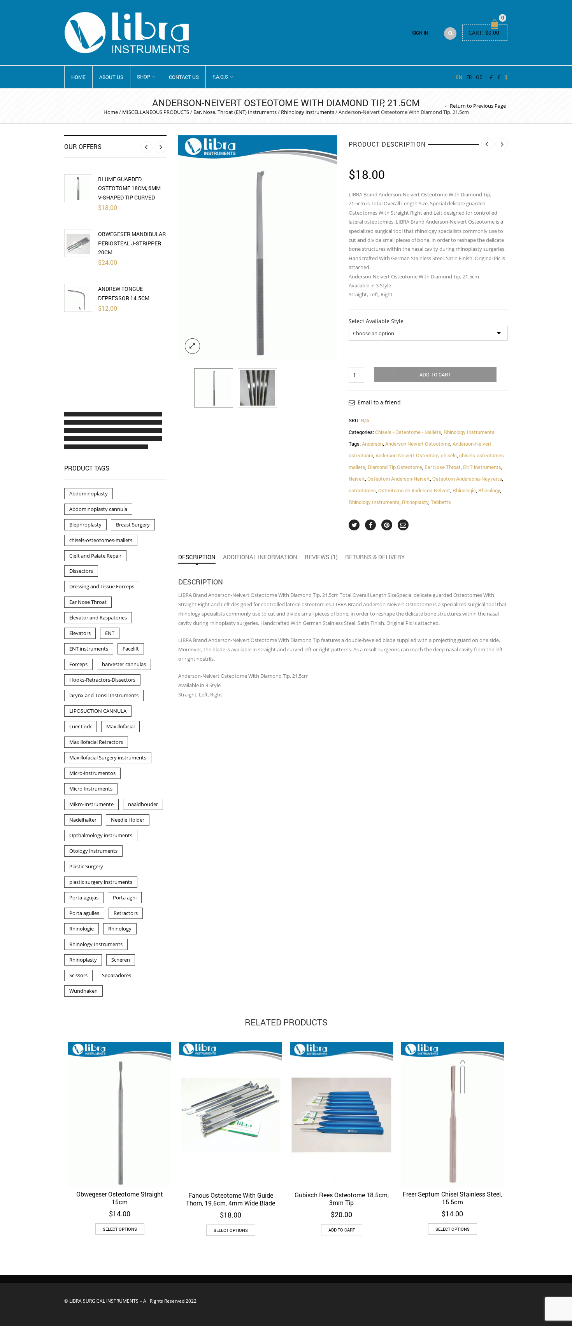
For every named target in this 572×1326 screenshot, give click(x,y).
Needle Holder (127, 819)
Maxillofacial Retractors (96, 741)
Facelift (131, 648)
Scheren (120, 959)
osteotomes (362, 490)
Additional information (260, 557)
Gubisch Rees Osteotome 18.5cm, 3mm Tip (342, 1199)
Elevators (80, 633)
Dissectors (81, 570)
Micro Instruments (90, 788)
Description (197, 557)
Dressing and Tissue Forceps (101, 586)
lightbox (192, 346)
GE (479, 77)
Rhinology (489, 490)
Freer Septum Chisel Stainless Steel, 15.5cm (452, 1198)
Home (78, 77)
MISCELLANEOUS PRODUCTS (155, 111)
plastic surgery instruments (100, 881)
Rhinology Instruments (307, 111)
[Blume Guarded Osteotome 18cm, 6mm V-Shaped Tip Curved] (78, 188)
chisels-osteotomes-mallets (100, 540)
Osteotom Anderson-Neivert (398, 478)
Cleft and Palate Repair (95, 555)
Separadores (116, 975)
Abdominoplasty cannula (98, 509)
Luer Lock (80, 726)
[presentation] (184, 247)
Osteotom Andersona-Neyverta (467, 478)
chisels (449, 455)
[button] (71, 414)
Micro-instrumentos (92, 773)
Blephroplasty (85, 524)
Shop (143, 76)
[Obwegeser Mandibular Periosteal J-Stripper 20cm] (78, 243)
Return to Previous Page (478, 105)
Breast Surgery (133, 524)
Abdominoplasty (88, 493)
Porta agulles (84, 913)
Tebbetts (441, 502)
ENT (109, 633)
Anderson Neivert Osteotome (417, 443)
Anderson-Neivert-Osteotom (407, 455)
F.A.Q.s (220, 76)
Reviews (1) (321, 557)
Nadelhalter (83, 819)
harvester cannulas (124, 664)
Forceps (78, 664)
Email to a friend (379, 402)
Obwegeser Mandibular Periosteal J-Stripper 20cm (132, 243)
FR (469, 77)
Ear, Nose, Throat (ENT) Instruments (235, 111)
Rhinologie (464, 490)
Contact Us (184, 77)
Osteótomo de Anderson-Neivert (414, 490)
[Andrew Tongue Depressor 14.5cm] (78, 298)
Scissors (78, 975)
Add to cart (435, 374)
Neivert (357, 478)
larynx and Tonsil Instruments (104, 695)
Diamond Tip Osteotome (395, 467)
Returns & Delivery (375, 557)
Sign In (420, 33)
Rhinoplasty (415, 502)
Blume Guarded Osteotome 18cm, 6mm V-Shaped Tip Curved (129, 188)
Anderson (372, 443)
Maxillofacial (120, 726)
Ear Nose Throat (443, 467)
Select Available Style (376, 321)
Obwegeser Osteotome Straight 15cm (119, 1198)
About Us (111, 77)
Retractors (126, 913)
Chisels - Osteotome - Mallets (408, 432)
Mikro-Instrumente (91, 804)
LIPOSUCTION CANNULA (97, 710)
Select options (120, 1229)
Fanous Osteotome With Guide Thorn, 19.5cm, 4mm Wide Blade (230, 1199)
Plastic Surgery (86, 866)
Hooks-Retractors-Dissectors (102, 679)
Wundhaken (83, 990)
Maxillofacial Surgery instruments (107, 757)
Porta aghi (125, 897)
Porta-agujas (83, 897)
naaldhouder (143, 804)
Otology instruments (93, 850)
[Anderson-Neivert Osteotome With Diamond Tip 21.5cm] (213, 388)
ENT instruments (482, 467)
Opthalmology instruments (100, 835)
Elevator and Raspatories (98, 617)
